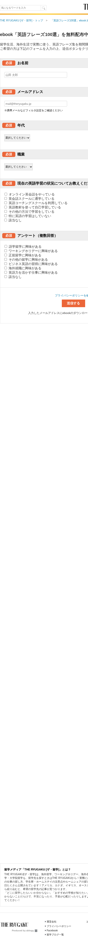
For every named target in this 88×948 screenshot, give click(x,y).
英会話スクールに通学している (31, 198)
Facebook (52, 930)
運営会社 (51, 921)
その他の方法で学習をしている (31, 211)
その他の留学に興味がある (28, 259)
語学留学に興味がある (25, 246)
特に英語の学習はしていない (29, 216)
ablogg (30, 930)
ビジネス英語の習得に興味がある (33, 264)
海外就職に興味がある (24, 268)
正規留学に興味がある (24, 255)
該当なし (15, 220)
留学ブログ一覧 (55, 934)
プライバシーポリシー (59, 926)
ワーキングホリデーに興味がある (33, 251)
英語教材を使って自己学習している (34, 207)
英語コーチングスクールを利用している (38, 203)
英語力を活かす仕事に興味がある (33, 272)
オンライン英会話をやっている (31, 194)
